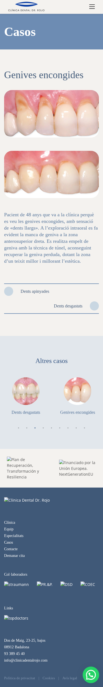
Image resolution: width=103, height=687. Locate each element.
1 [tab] (18, 428)
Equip (8, 529)
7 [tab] (68, 428)
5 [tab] (51, 428)
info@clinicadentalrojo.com (26, 660)
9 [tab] (84, 428)
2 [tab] (27, 428)
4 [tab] (43, 428)
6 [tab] (60, 428)
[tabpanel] (26, 396)
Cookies (49, 678)
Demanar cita (14, 556)
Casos (8, 542)
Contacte (11, 549)
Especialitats (13, 536)
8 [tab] (76, 428)
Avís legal (69, 678)
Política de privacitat (19, 678)
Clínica (9, 522)
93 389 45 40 (14, 654)
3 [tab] (35, 428)
